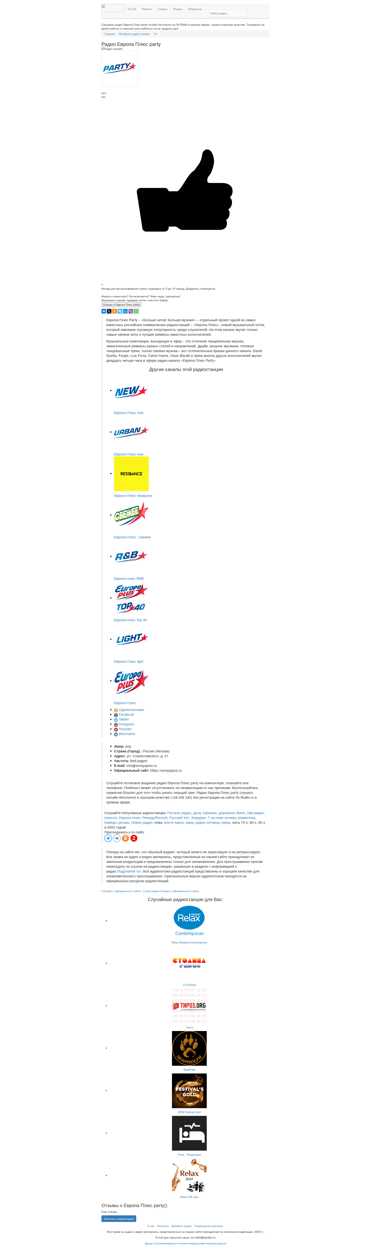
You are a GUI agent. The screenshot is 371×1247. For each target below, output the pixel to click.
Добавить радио (182, 1226)
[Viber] (130, 311)
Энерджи (198, 817)
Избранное (195, 9)
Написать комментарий (119, 1219)
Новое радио (141, 822)
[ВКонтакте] (103, 311)
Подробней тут (129, 871)
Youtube (125, 728)
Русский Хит (179, 817)
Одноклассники (131, 709)
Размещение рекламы (209, 1226)
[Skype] (120, 311)
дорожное (227, 812)
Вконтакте (127, 733)
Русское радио (179, 812)
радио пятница (208, 822)
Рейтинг (147, 9)
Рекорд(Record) (155, 817)
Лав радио (255, 812)
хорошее (210, 812)
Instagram (126, 724)
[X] (109, 311)
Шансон (110, 817)
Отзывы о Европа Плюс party (121, 304)
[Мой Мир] (125, 311)
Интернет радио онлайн (134, 34)
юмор (225, 822)
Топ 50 (132, 9)
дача (197, 812)
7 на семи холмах (222, 817)
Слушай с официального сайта (121, 891)
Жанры (177, 9)
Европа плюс (129, 817)
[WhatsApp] (136, 311)
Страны (162, 9)
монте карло (174, 822)
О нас (151, 1226)
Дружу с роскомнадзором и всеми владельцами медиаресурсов (185, 1243)
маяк (190, 822)
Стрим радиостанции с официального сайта (171, 891)
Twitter (124, 719)
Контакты (163, 1226)
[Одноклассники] (114, 311)
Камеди (110, 822)
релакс (123, 822)
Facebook (126, 714)
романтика (246, 817)
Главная (109, 34)
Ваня (241, 812)
